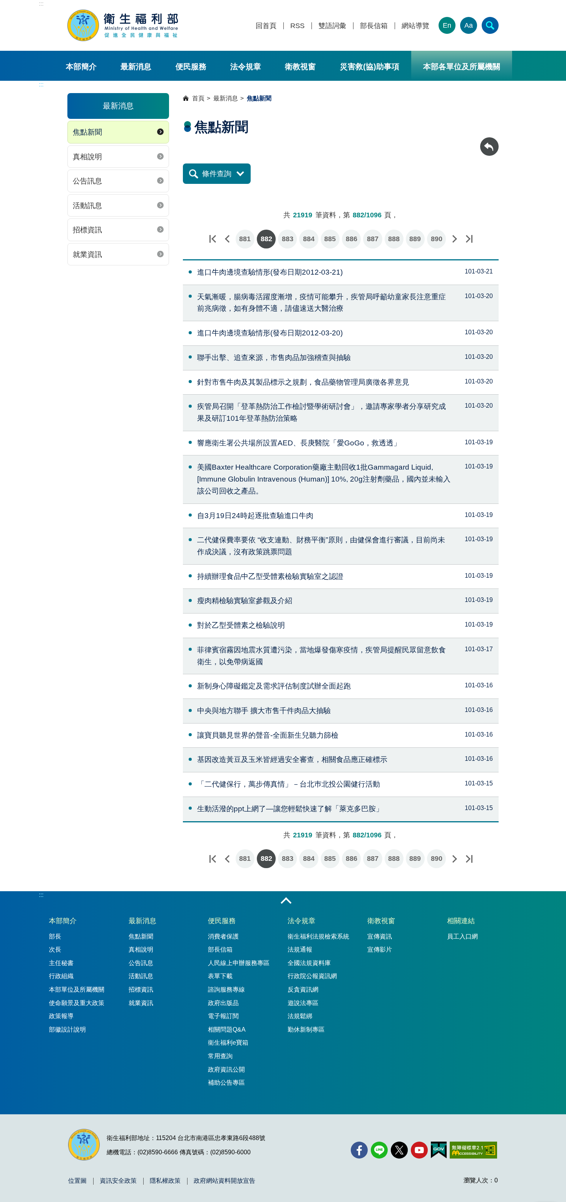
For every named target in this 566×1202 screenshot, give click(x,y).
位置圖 (77, 1181)
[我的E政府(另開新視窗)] (439, 1150)
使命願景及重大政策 (76, 1003)
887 (372, 239)
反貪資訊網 (303, 989)
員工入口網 (462, 936)
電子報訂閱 (223, 1016)
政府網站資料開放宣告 (224, 1181)
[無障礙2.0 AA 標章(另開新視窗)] (473, 1150)
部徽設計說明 (67, 1029)
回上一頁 (489, 141)
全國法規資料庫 (309, 963)
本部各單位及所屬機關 (461, 66)
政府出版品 (223, 1003)
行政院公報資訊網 (312, 976)
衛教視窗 (300, 66)
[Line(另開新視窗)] (379, 1150)
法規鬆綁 (300, 1016)
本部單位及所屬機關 (76, 989)
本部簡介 (81, 66)
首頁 (198, 98)
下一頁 (454, 239)
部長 (55, 936)
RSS (297, 26)
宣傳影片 (379, 949)
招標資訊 (87, 230)
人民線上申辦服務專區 (239, 963)
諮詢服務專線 (226, 989)
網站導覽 (415, 26)
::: (41, 3)
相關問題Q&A (227, 1029)
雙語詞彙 (332, 26)
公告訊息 (87, 181)
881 (245, 239)
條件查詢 (216, 174)
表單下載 (220, 976)
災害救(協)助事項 (369, 66)
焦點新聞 (87, 132)
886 (351, 239)
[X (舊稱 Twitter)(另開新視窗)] (399, 1150)
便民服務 (191, 66)
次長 (55, 949)
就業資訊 (87, 254)
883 (287, 239)
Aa (468, 25)
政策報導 (61, 1016)
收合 (286, 901)
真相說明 (87, 157)
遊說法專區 (303, 1003)
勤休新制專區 (306, 1029)
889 (415, 239)
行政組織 (61, 976)
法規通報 (300, 949)
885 (330, 239)
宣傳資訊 (379, 936)
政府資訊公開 (226, 1069)
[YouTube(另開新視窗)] (419, 1150)
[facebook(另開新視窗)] (359, 1150)
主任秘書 (61, 963)
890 (436, 239)
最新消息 (136, 66)
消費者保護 (223, 936)
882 (266, 239)
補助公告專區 (226, 1082)
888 (394, 239)
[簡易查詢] (490, 25)
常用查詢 (220, 1056)
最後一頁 (469, 239)
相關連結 (461, 921)
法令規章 (245, 66)
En (447, 25)
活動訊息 (87, 206)
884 (309, 239)
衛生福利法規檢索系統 (318, 936)
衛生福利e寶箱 (228, 1042)
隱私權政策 (165, 1181)
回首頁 (266, 26)
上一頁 (227, 239)
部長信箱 (374, 26)
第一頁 (212, 239)
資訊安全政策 (118, 1181)
